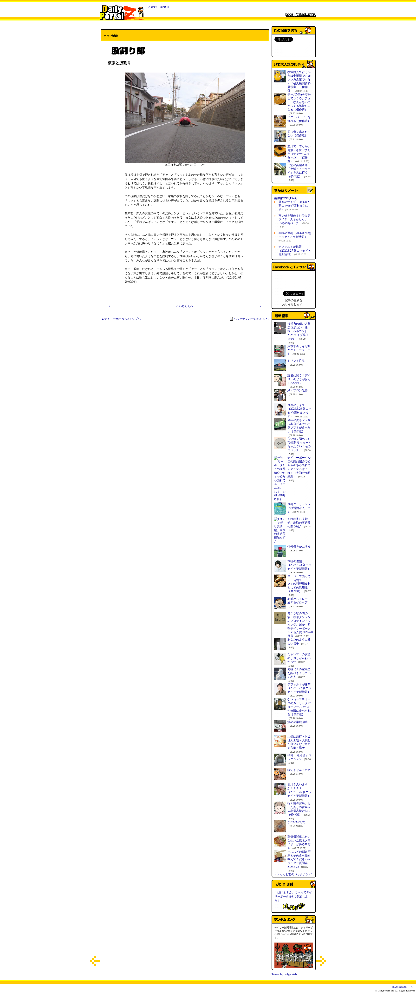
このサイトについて (159, 7)
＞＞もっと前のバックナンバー (294, 874)
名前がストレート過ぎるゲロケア (299, 600)
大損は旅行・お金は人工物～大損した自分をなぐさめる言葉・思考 (299, 742)
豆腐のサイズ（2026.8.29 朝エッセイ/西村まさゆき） (294, 205)
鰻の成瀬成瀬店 (297, 722)
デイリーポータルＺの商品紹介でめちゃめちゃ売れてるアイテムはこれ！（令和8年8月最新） (299, 467)
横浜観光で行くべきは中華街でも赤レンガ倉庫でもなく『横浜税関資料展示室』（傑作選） (299, 81)
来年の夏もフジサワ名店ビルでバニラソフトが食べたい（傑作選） (299, 425)
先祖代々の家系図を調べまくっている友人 (299, 673)
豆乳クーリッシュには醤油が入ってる (299, 507)
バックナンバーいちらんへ (251, 319)
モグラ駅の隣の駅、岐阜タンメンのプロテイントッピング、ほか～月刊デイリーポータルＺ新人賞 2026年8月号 (300, 625)
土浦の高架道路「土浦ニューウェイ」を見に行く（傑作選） (299, 170)
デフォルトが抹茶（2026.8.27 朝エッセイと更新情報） (295, 250)
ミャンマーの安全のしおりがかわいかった (299, 658)
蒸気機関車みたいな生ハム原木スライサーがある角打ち (299, 842)
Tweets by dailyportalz (284, 974)
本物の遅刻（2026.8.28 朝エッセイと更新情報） (295, 236)
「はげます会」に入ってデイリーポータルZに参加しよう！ (293, 896)
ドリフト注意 (296, 360)
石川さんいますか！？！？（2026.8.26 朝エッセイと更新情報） (299, 790)
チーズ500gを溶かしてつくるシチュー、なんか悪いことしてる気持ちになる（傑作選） (299, 102)
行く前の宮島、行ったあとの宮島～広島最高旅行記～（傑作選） (299, 809)
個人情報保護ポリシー (403, 987)
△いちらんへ (184, 306)
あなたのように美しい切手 (299, 641)
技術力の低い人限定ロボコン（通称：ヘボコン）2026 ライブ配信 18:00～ (299, 331)
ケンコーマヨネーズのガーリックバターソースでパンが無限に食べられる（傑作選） (299, 707)
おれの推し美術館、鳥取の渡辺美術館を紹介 (299, 522)
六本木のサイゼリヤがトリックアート (299, 350)
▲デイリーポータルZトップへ (121, 319)
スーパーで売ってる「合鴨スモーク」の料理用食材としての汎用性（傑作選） (299, 584)
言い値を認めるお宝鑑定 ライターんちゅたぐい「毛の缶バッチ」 (294, 221)
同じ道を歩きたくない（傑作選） (299, 133)
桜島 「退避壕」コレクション (299, 757)
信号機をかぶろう (299, 546)
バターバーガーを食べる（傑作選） (299, 119)
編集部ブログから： (287, 198)
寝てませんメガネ (299, 770)
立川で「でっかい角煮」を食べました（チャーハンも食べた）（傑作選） (299, 154)
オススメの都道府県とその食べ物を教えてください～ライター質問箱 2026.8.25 (299, 859)
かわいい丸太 (296, 822)
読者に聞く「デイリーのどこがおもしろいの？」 (299, 379)
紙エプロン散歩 (297, 390)
